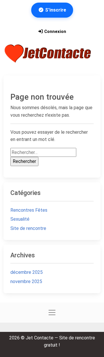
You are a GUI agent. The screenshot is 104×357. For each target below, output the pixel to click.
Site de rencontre (28, 228)
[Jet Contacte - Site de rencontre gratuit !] (48, 53)
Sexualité (19, 219)
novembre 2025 (26, 281)
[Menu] (11, 69)
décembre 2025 (26, 272)
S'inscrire (55, 10)
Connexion (54, 31)
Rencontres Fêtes (28, 210)
